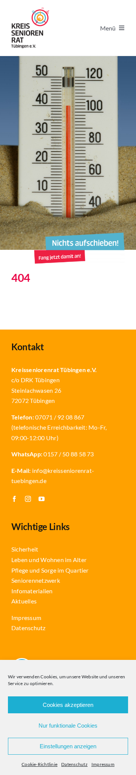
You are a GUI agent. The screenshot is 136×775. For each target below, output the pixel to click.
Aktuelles (24, 601)
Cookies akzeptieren (68, 705)
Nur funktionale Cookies (68, 725)
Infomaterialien (32, 590)
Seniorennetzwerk (35, 580)
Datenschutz (74, 764)
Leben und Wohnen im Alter (49, 559)
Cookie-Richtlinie (39, 764)
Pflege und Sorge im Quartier (50, 570)
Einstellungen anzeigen (68, 746)
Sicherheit (24, 549)
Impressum (102, 764)
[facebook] (14, 499)
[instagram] (28, 499)
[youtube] (42, 499)
